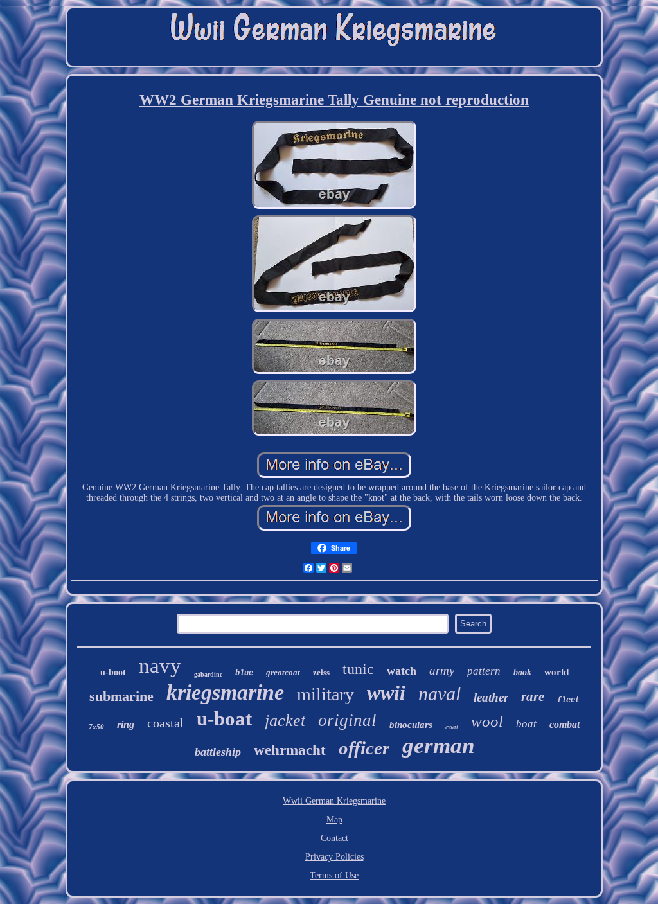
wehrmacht (290, 750)
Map (334, 819)
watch (401, 670)
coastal (165, 723)
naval (439, 693)
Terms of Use (334, 875)
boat (526, 724)
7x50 (96, 727)
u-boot (113, 672)
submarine (121, 696)
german (438, 745)
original (347, 720)
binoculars (410, 725)
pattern (484, 671)
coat (451, 727)
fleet (568, 700)
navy (160, 665)
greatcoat (283, 672)
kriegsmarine (225, 692)
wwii (386, 692)
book (522, 672)
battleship (218, 751)
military (325, 694)
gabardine (208, 674)
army (441, 670)
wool (487, 721)
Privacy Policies (334, 857)
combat (564, 724)
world (556, 672)
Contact (334, 838)
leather (491, 697)
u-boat (224, 718)
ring (125, 724)
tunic (358, 668)
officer (364, 748)
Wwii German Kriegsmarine (334, 801)
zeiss (321, 672)
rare (532, 696)
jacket (285, 720)
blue (244, 673)
